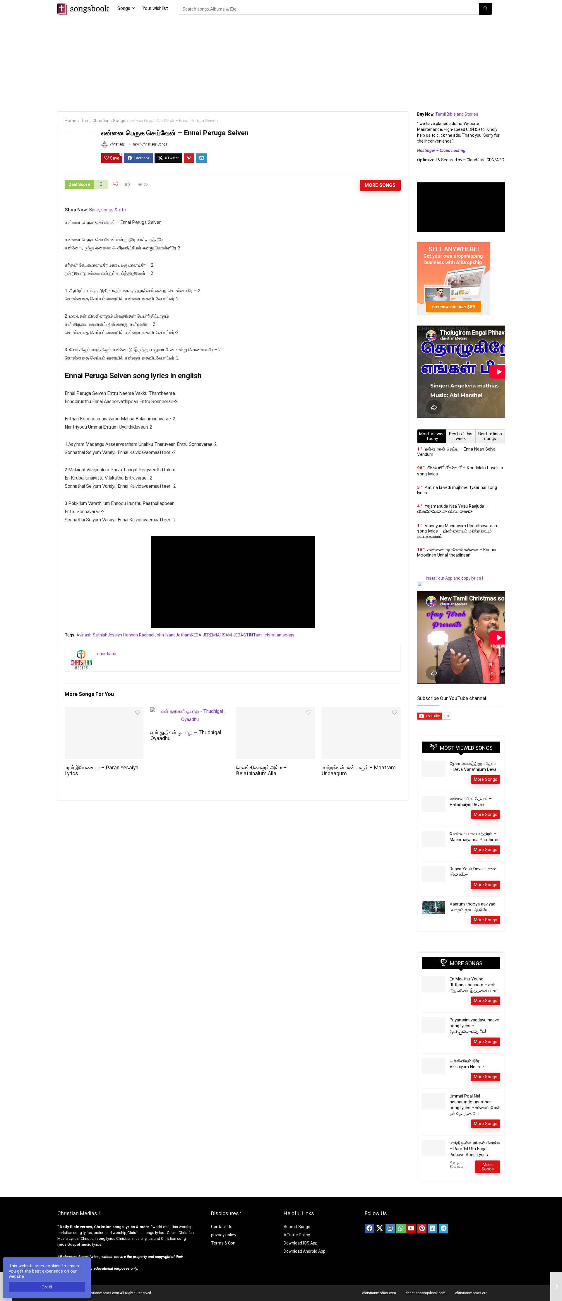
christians (117, 144)
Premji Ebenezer (457, 1164)
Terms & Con (223, 1243)
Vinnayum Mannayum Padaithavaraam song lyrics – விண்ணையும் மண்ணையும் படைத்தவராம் (457, 531)
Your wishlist (155, 8)
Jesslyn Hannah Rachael (130, 635)
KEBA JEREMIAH (207, 635)
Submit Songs (297, 1226)
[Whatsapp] (401, 1228)
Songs (123, 8)
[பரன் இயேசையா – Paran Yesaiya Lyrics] (104, 711)
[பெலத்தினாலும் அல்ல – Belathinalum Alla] (275, 711)
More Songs (380, 185)
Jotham (183, 635)
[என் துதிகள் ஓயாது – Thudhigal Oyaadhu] (189, 711)
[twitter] (379, 1228)
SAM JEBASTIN (238, 635)
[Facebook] (369, 1228)
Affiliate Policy (297, 1234)
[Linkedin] (432, 1228)
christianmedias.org (471, 1293)
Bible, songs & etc (108, 210)
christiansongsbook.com (426, 1293)
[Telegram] (443, 1228)
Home (70, 120)
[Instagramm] (390, 1228)
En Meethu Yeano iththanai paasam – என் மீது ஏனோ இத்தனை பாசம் (474, 984)
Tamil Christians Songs (103, 120)
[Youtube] (411, 1228)
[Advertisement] (281, 61)
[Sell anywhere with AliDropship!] (453, 244)
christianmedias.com (379, 1293)
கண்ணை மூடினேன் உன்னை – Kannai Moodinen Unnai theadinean (456, 552)
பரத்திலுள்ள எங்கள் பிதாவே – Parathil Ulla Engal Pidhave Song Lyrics (475, 1148)
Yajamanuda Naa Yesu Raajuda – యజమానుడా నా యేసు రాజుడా (452, 509)
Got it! (47, 1287)
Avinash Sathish (91, 635)
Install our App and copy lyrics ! (450, 578)
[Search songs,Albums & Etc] (485, 9)
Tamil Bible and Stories (457, 114)
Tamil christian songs (273, 635)
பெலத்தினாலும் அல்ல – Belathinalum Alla (261, 770)
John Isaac (165, 635)
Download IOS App (301, 1243)
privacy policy (223, 1234)
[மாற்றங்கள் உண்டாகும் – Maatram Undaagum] (361, 711)
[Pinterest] (421, 1228)
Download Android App (304, 1251)
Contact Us (221, 1226)
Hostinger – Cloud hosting (441, 150)
